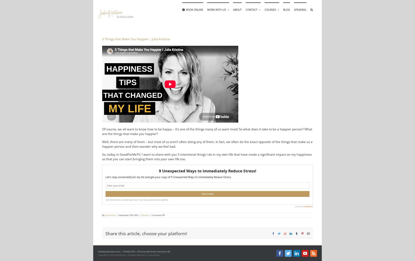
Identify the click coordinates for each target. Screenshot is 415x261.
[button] (311, 9)
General (145, 215)
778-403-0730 (129, 251)
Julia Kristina (110, 215)
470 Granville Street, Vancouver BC (153, 251)
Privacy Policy (154, 255)
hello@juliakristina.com (109, 251)
